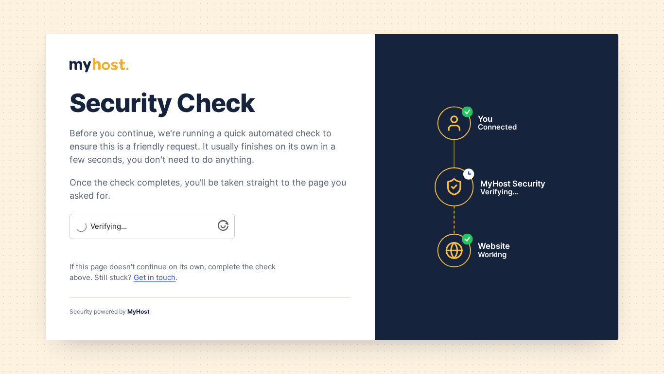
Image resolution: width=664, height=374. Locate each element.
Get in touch (154, 277)
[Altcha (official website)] (223, 228)
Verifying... (108, 226)
